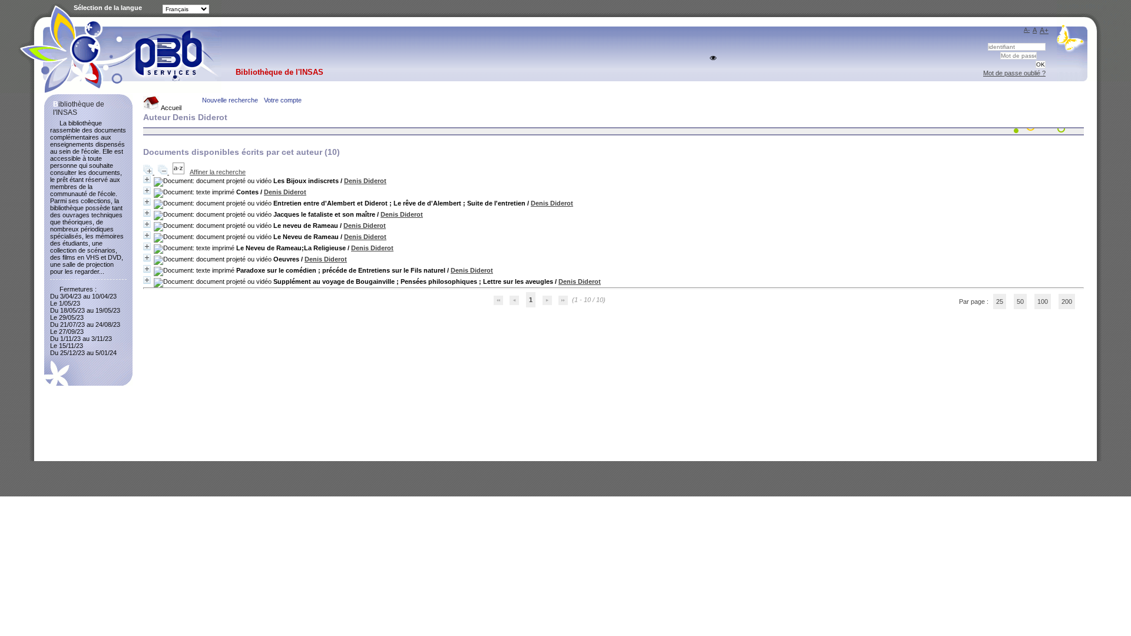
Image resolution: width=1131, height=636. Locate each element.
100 (1042, 301)
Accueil (170, 107)
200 (1066, 301)
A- (1027, 29)
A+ (1044, 30)
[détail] (147, 179)
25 (999, 301)
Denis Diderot (365, 180)
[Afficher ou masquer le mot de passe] (713, 58)
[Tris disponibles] (179, 171)
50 (1020, 301)
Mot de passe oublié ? (1014, 73)
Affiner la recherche (218, 171)
